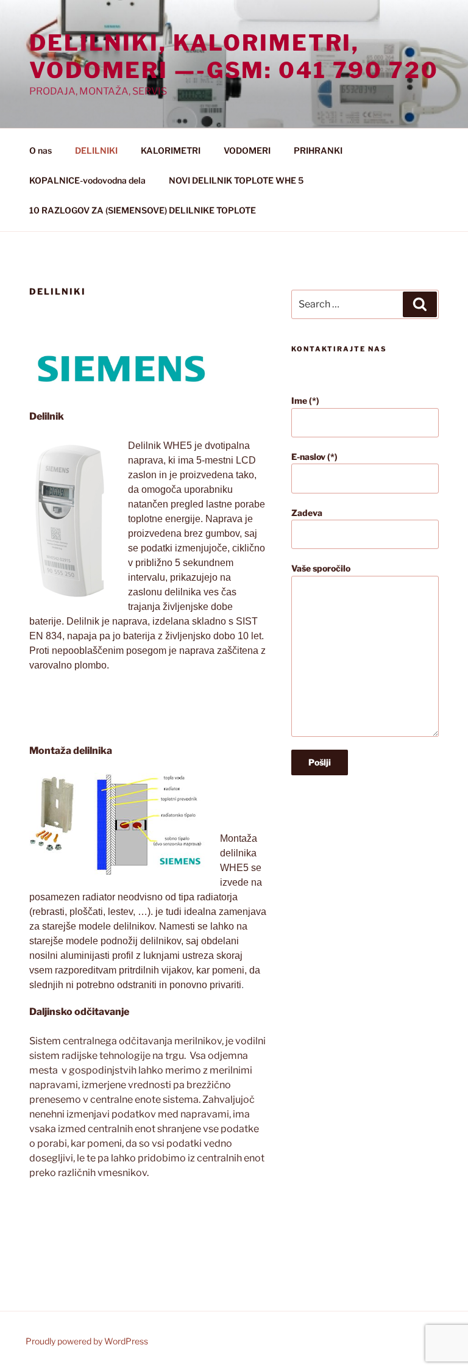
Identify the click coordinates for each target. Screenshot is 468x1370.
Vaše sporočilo (320, 568)
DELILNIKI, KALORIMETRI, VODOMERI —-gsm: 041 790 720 (234, 56)
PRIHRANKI (318, 150)
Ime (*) (305, 400)
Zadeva (306, 512)
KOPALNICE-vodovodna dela (87, 180)
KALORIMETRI (170, 150)
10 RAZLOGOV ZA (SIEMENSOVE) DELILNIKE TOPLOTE (142, 210)
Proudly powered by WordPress (87, 1341)
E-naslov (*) (314, 456)
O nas (40, 150)
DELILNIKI (96, 150)
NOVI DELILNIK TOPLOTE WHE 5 (236, 180)
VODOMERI (247, 150)
